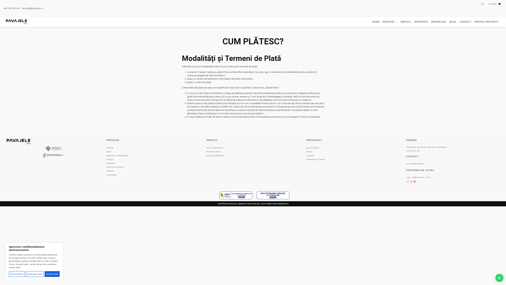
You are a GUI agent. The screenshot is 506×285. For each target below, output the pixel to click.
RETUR (309, 152)
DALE (108, 152)
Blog (452, 22)
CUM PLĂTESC (312, 148)
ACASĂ (376, 22)
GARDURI (110, 163)
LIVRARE (310, 156)
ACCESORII (111, 175)
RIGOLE (110, 159)
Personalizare (16, 274)
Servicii (406, 22)
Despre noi (438, 22)
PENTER (110, 171)
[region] (34, 261)
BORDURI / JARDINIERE (117, 156)
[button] (499, 278)
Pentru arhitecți (486, 22)
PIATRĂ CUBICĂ (213, 152)
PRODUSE (388, 22)
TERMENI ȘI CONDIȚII (315, 159)
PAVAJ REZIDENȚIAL (215, 156)
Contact (465, 22)
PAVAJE (110, 148)
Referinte (421, 22)
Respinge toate (34, 274)
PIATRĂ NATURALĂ (115, 167)
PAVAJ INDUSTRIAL (215, 148)
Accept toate (52, 274)
